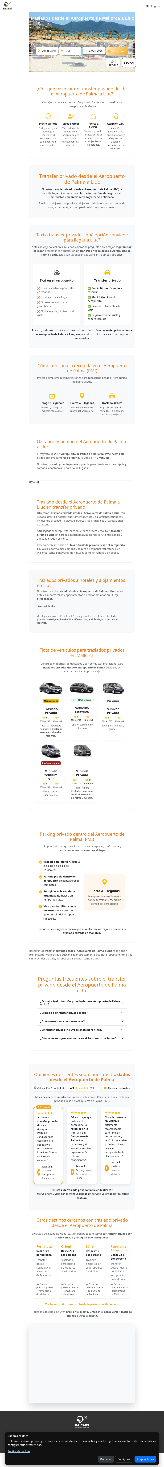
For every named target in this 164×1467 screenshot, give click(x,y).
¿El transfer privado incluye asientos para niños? (71, 1030)
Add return (117, 51)
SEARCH (129, 62)
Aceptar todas (145, 1459)
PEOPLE (113, 63)
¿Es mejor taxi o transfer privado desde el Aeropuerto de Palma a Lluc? (80, 1003)
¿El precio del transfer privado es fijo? (64, 1013)
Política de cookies (19, 1451)
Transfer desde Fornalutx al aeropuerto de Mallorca (43, 1267)
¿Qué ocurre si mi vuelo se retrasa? (62, 1021)
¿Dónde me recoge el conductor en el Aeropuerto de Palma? (78, 1038)
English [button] (156, 6)
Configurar (124, 1459)
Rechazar (105, 1459)
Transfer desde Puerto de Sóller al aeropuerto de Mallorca (119, 1271)
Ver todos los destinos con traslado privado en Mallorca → (82, 1304)
